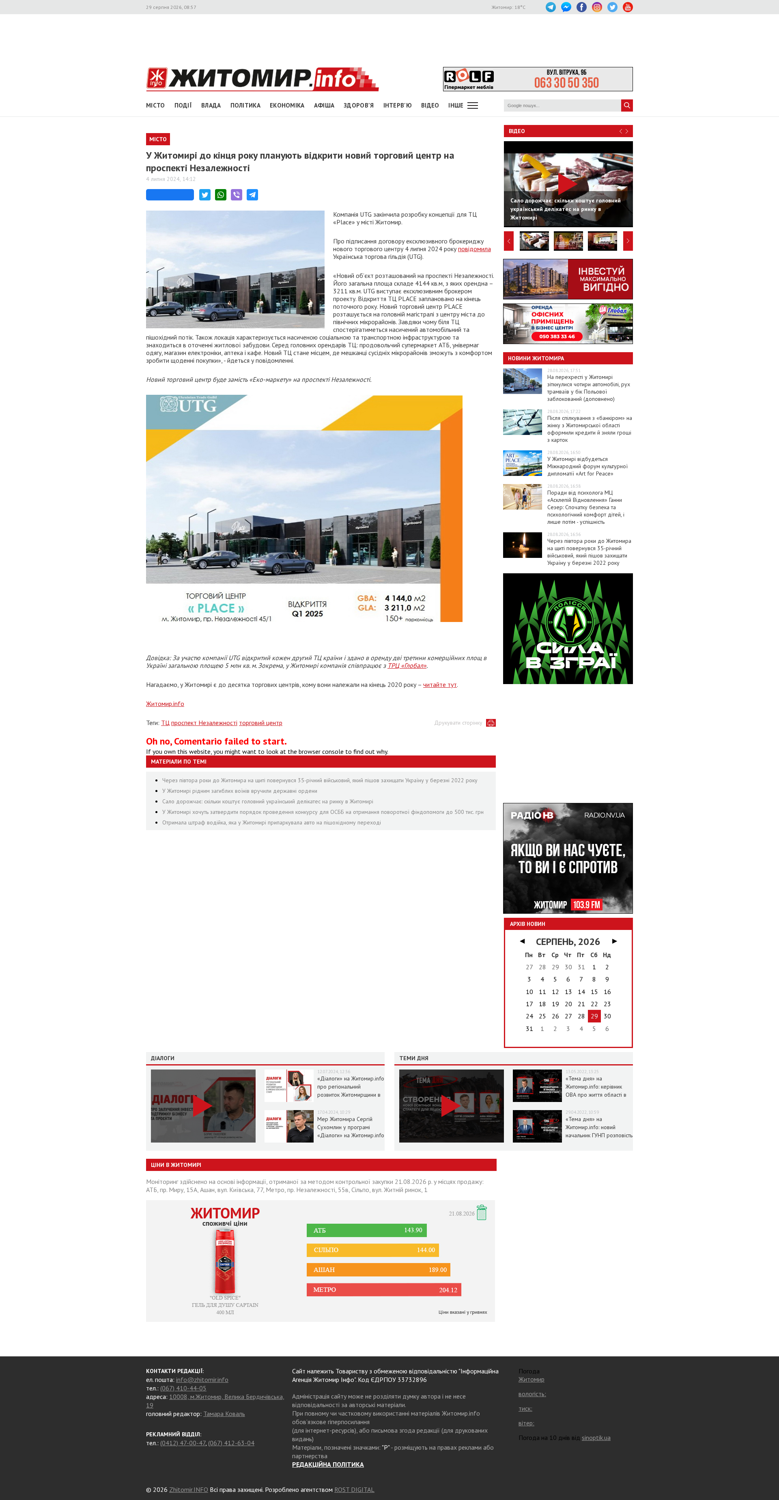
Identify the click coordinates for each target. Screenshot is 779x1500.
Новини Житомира (536, 358)
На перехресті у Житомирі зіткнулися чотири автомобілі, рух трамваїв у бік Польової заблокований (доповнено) (588, 387)
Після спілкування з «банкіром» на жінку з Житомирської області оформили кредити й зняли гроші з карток (589, 428)
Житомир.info (165, 703)
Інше (455, 105)
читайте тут (440, 684)
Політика (245, 105)
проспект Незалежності (204, 723)
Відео (517, 131)
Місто (155, 105)
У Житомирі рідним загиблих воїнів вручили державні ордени (239, 790)
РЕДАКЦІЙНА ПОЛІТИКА (328, 1464)
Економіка (287, 105)
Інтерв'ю (397, 105)
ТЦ (165, 723)
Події (183, 105)
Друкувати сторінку (458, 722)
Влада (211, 105)
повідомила (474, 249)
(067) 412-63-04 (231, 1443)
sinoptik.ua (596, 1437)
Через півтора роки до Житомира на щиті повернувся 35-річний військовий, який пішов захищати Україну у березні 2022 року (320, 780)
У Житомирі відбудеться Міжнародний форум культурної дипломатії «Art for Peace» (587, 466)
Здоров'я (359, 105)
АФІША (324, 105)
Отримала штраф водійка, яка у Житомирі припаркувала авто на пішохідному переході (271, 822)
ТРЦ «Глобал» (406, 665)
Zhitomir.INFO (188, 1489)
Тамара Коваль (224, 1414)
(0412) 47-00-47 (182, 1443)
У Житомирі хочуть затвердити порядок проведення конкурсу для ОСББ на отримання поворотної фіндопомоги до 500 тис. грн (323, 812)
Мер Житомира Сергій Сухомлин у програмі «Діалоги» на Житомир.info (350, 1127)
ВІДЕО (430, 105)
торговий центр (260, 723)
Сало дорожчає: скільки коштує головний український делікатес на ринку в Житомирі (267, 801)
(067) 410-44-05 (183, 1388)
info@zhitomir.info (202, 1379)
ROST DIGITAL (354, 1489)
